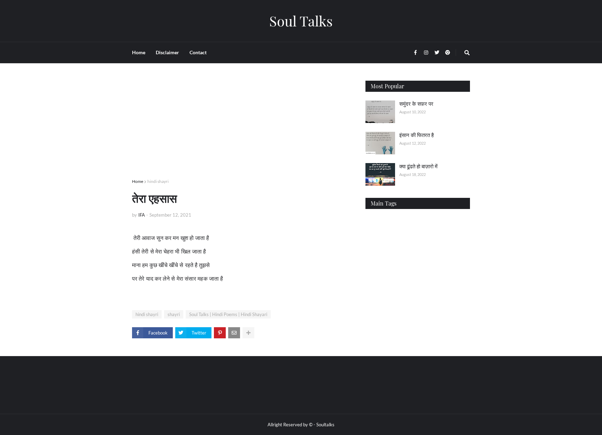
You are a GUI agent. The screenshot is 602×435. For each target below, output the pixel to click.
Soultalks (325, 424)
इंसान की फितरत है (416, 134)
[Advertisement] (242, 129)
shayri (174, 314)
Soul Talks (301, 20)
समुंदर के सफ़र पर (416, 103)
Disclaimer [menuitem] (167, 52)
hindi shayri (158, 181)
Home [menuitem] (138, 52)
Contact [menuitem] (198, 52)
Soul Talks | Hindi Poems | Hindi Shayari (228, 314)
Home (137, 181)
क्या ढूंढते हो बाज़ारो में (418, 166)
